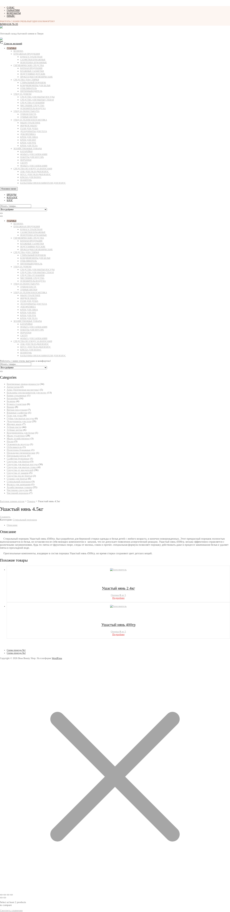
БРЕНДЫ (11, 194)
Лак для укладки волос (34, 171)
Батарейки (26, 151)
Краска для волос (30, 177)
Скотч (23, 163)
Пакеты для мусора (32, 157)
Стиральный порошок (33, 82)
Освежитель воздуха (33, 108)
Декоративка (28, 134)
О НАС (10, 7)
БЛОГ (10, 200)
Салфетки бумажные (32, 59)
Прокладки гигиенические (36, 77)
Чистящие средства (32, 105)
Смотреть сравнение (11, 910)
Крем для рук (28, 143)
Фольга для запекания (33, 154)
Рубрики (11, 48)
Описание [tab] (12, 525)
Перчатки (25, 160)
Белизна (18, 51)
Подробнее (118, 598)
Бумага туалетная (31, 57)
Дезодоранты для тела (33, 131)
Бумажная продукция (26, 54)
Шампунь (26, 180)
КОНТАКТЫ (14, 13)
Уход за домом (22, 94)
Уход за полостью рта (26, 111)
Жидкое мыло (28, 125)
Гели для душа (29, 128)
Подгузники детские (32, 74)
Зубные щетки (28, 117)
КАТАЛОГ (12, 197)
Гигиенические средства (28, 65)
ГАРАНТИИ (13, 10)
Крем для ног (28, 140)
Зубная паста (28, 114)
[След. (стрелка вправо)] (4, 897)
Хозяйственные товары (27, 148)
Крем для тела (29, 145)
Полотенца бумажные (33, 62)
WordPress (57, 658)
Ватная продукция (31, 68)
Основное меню (8, 188)
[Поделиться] (8, 894)
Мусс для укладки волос (35, 174)
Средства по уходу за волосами (32, 168)
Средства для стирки (26, 79)
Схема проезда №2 (16, 653)
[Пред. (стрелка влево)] (1, 897)
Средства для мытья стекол (37, 100)
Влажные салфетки (32, 71)
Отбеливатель (28, 88)
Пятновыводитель (31, 91)
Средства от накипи (32, 102)
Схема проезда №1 (16, 650)
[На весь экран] (4, 894)
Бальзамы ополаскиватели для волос (43, 183)
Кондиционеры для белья (35, 85)
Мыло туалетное (30, 122)
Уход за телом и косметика (30, 120)
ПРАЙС (11, 16)
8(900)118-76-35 (9, 24)
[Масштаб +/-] (1, 894)
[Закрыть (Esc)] (11, 894)
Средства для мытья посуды (37, 97)
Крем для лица (29, 137)
